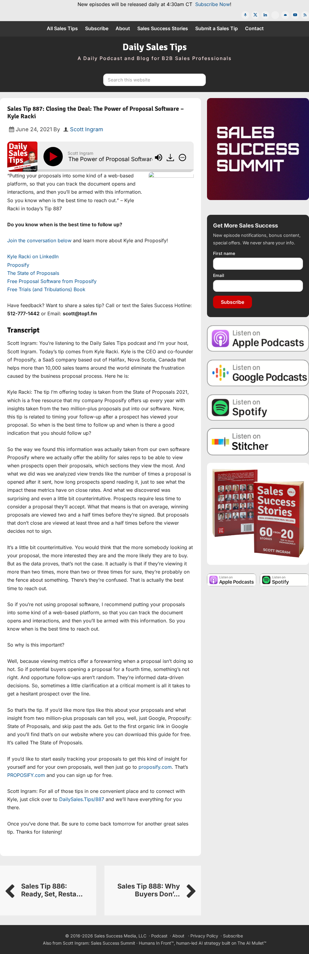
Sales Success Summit (113, 943)
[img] (182, 157)
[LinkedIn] (265, 15)
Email (218, 275)
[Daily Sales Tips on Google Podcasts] (258, 372)
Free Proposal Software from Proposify (52, 281)
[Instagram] (275, 15)
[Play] (54, 156)
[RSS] (305, 15)
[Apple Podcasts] (245, 15)
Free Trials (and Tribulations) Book (46, 289)
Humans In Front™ (156, 943)
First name (224, 253)
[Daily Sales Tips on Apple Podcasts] (258, 338)
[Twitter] (255, 15)
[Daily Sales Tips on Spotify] (258, 407)
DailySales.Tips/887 (81, 799)
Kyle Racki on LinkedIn (33, 256)
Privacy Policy (204, 935)
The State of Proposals (33, 273)
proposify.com (155, 767)
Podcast (159, 935)
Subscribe (232, 302)
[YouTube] (295, 15)
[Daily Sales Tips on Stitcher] (258, 441)
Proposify (18, 265)
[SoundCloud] (285, 15)
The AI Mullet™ (251, 943)
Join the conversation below (39, 240)
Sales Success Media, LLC (120, 935)
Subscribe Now (212, 4)
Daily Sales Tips (155, 47)
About (178, 935)
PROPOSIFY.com (26, 775)
